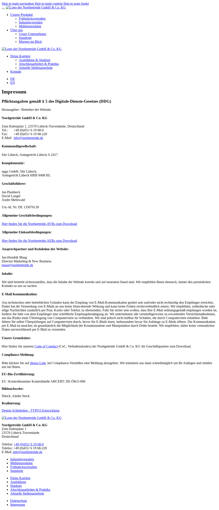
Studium (16, 486)
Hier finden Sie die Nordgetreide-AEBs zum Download (39, 240)
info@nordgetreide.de (28, 138)
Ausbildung (18, 482)
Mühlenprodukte (21, 463)
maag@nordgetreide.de (17, 265)
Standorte (16, 471)
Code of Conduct (46, 346)
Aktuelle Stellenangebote (27, 493)
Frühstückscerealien (23, 467)
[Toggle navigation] (3, 8)
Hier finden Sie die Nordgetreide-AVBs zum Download (39, 224)
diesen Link (38, 363)
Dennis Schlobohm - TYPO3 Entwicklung (30, 410)
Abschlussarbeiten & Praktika (30, 489)
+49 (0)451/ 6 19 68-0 (29, 444)
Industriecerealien (22, 459)
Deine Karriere (20, 478)
